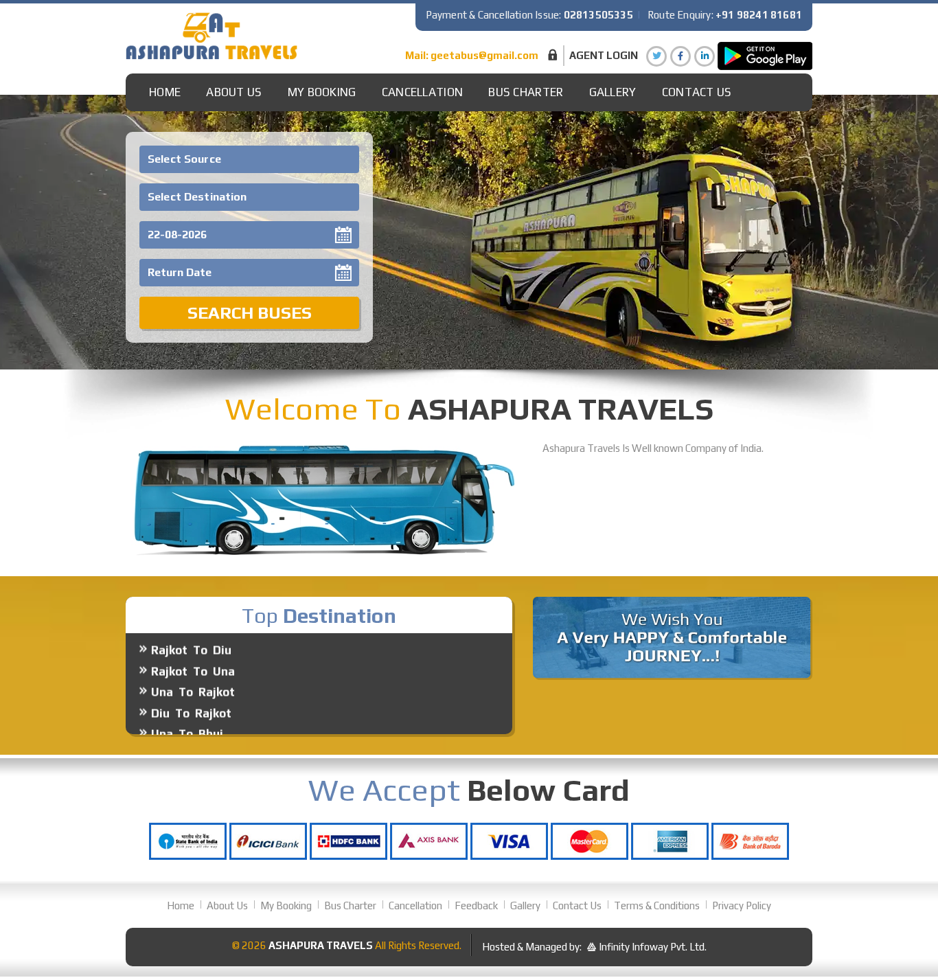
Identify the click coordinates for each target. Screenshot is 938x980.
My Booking (322, 92)
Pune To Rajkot (196, 729)
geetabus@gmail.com (484, 55)
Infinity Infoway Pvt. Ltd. (653, 947)
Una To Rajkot (193, 666)
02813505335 (598, 15)
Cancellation (423, 92)
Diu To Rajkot (191, 687)
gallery (613, 92)
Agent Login (603, 55)
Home (165, 92)
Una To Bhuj (187, 708)
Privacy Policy (741, 905)
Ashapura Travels (320, 945)
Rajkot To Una (193, 645)
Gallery (525, 905)
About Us (234, 92)
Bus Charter (525, 92)
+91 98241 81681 (759, 15)
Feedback (476, 905)
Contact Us (697, 92)
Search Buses (249, 313)
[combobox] (249, 159)
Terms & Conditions (657, 905)
